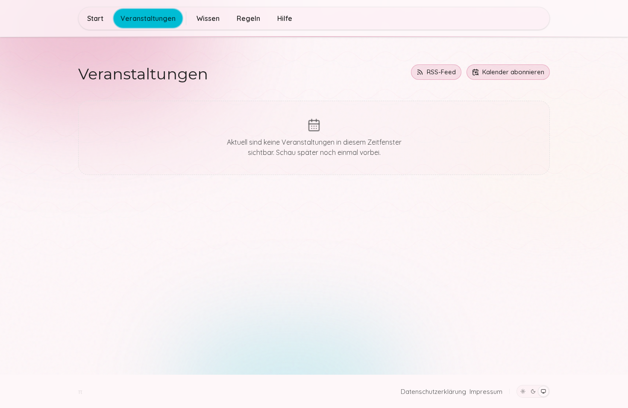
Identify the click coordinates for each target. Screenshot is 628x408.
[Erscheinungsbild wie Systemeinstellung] (543, 391)
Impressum (486, 392)
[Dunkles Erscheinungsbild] (533, 391)
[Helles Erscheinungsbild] (523, 391)
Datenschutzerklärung (433, 392)
